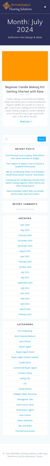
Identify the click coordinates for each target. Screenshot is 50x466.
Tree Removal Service (25, 431)
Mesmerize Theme (33, 456)
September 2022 (25, 282)
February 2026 (25, 235)
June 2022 (25, 293)
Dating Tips (25, 378)
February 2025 (25, 261)
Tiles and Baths (25, 425)
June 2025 (25, 256)
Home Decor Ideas (25, 404)
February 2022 (25, 314)
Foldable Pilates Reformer (25, 394)
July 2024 (25, 272)
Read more (25, 121)
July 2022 (25, 288)
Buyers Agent (25, 346)
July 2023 (25, 277)
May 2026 (25, 230)
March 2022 (25, 309)
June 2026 (25, 224)
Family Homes (25, 389)
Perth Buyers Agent (25, 410)
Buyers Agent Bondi (25, 352)
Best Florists (25, 341)
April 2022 (25, 303)
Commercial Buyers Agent (25, 367)
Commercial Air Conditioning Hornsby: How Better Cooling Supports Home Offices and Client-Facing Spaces (25, 183)
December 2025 (25, 240)
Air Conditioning (25, 331)
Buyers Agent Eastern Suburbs (25, 357)
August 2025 (25, 251)
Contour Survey (25, 373)
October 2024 (25, 267)
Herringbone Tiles (25, 399)
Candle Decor (25, 362)
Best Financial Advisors (25, 336)
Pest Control (25, 415)
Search (42, 139)
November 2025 (25, 246)
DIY (25, 383)
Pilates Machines (25, 420)
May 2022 (25, 298)
